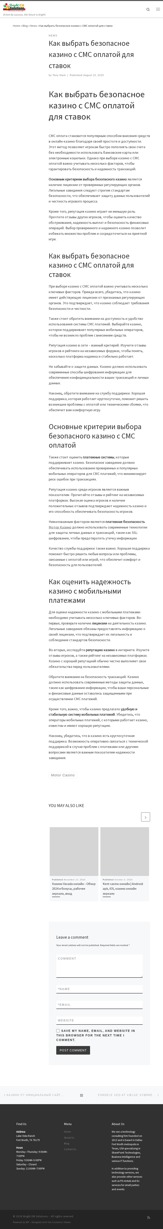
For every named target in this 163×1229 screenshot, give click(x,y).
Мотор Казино (60, 527)
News (33, 25)
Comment (67, 958)
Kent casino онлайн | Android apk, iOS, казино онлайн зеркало (123, 888)
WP (27, 1222)
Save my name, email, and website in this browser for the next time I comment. (95, 1035)
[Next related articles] (145, 816)
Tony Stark (59, 75)
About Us (69, 1137)
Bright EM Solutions (35, 1216)
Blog (25, 25)
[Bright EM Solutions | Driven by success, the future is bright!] (14, 7)
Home (16, 25)
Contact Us (70, 1149)
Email (64, 1004)
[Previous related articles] (136, 816)
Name (64, 989)
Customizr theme (61, 1222)
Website (66, 1020)
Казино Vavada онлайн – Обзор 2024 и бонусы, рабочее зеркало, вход (74, 888)
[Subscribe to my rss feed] (148, 1217)
